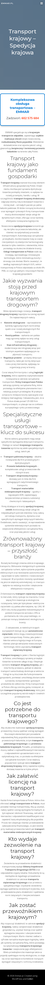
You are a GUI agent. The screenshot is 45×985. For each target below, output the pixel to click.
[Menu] (42, 3)
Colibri (30, 979)
